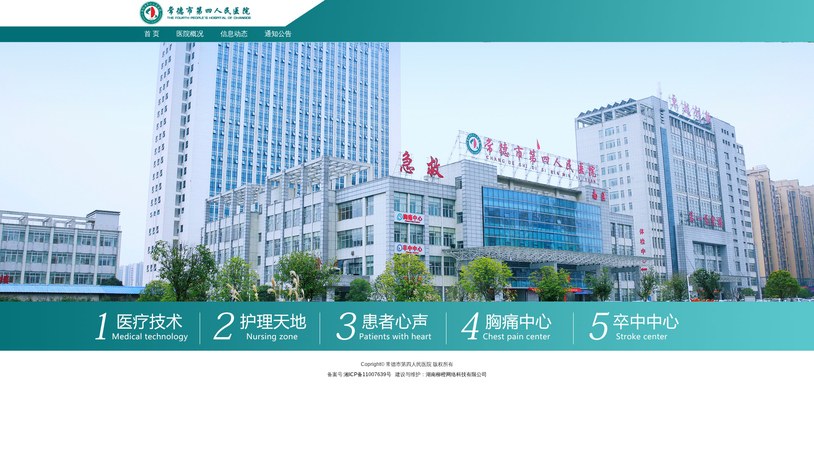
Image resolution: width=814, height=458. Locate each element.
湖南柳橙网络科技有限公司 (456, 374)
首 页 (151, 33)
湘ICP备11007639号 (367, 374)
